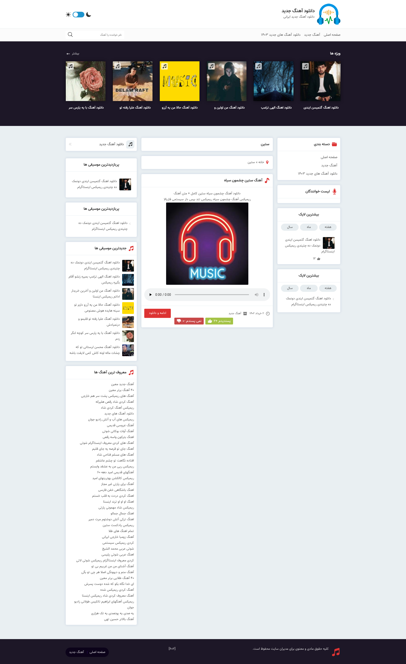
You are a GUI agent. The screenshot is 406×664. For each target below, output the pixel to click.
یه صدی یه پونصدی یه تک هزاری (112, 613)
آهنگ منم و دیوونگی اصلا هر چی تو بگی (107, 572)
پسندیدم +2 (222, 321)
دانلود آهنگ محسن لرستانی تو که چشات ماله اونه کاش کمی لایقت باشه (95, 350)
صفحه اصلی (332, 35)
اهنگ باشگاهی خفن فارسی (116, 490)
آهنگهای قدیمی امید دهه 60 (115, 472)
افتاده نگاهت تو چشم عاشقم (115, 460)
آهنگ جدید (312, 35)
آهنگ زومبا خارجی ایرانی (118, 537)
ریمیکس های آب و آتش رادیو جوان (111, 419)
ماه (309, 227)
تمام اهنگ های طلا (121, 531)
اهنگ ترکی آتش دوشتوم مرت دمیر (111, 519)
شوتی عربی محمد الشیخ (118, 548)
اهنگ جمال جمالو (122, 513)
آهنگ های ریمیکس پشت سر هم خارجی (107, 396)
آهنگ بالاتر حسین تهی (119, 619)
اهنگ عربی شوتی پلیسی (118, 554)
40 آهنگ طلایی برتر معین (117, 578)
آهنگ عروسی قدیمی (120, 425)
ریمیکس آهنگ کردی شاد (117, 407)
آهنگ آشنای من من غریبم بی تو (112, 566)
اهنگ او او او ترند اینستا (118, 501)
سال (290, 227)
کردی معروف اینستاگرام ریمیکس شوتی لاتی (105, 560)
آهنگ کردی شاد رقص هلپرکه (115, 402)
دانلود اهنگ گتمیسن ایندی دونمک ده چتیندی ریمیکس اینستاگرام (310, 243)
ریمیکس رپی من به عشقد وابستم (112, 466)
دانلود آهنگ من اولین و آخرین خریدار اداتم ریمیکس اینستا (95, 293)
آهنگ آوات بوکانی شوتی (118, 431)
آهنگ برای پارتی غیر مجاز (117, 484)
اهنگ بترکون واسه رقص (118, 437)
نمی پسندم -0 (192, 321)
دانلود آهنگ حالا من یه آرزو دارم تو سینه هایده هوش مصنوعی (97, 307)
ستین (202, 193)
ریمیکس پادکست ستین (118, 525)
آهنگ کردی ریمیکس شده (117, 590)
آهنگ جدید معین (122, 384)
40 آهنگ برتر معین (121, 390)
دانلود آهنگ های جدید (119, 413)
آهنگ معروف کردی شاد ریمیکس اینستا (108, 595)
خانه (261, 162)
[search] (70, 35)
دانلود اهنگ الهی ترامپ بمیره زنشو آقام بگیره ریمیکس (94, 279)
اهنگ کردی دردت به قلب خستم (113, 496)
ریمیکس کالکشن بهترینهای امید (113, 478)
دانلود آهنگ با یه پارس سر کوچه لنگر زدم (95, 336)
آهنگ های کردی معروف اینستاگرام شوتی (107, 443)
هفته (328, 227)
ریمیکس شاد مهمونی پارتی (116, 507)
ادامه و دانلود (157, 313)
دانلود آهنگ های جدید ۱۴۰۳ (281, 35)
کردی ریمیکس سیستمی (118, 543)
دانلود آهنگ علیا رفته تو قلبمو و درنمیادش (99, 322)
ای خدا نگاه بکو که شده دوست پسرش (109, 584)
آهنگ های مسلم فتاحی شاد (115, 454)
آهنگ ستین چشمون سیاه (243, 181)
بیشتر (75, 53)
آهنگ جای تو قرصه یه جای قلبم (113, 449)
